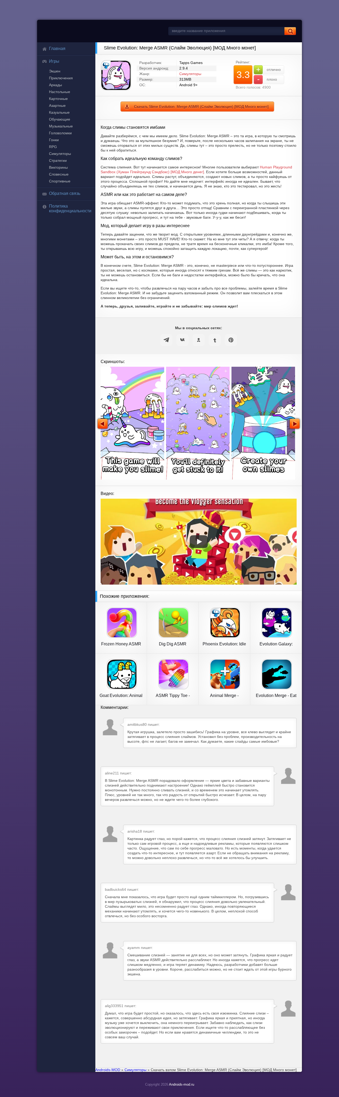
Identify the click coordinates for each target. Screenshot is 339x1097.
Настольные (59, 92)
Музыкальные (61, 126)
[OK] (199, 340)
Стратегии (58, 160)
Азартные (57, 105)
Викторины (58, 167)
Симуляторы (60, 154)
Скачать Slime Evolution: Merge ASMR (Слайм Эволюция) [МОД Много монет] (201, 106)
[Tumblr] (215, 340)
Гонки (54, 140)
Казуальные (59, 112)
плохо (267, 79)
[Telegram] (166, 340)
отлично (268, 69)
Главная (57, 48)
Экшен (54, 71)
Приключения (61, 78)
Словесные (59, 174)
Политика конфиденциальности (70, 208)
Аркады (55, 85)
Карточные (58, 99)
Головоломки (60, 133)
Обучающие (59, 119)
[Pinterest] (231, 340)
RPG (53, 147)
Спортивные (59, 181)
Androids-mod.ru (181, 1084)
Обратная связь (64, 193)
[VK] (182, 340)
